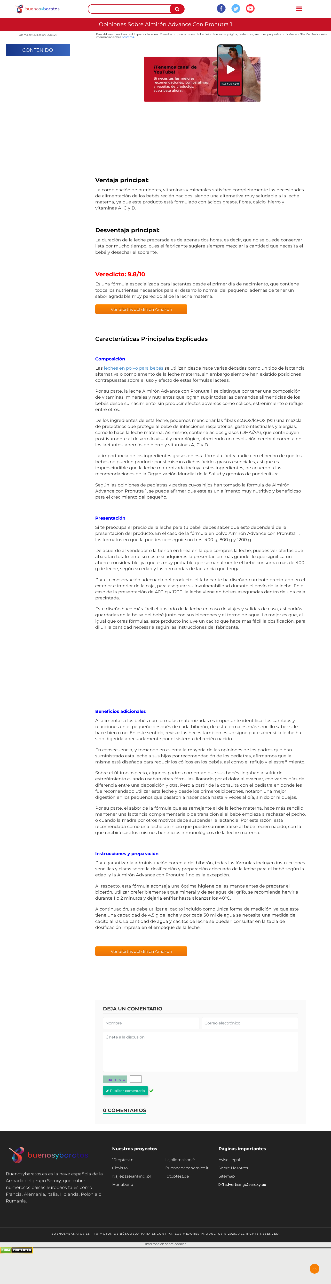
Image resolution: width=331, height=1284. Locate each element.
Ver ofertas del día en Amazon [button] (141, 309)
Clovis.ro (120, 1168)
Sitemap (227, 1176)
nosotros (128, 37)
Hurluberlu (122, 1184)
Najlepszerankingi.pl (131, 1176)
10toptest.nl (123, 1159)
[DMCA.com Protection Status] (16, 1252)
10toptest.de (177, 1176)
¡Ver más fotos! (200, 139)
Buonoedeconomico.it (186, 1168)
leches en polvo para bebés (133, 368)
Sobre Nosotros (233, 1168)
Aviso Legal (229, 1159)
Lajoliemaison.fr (180, 1159)
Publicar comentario (127, 1091)
